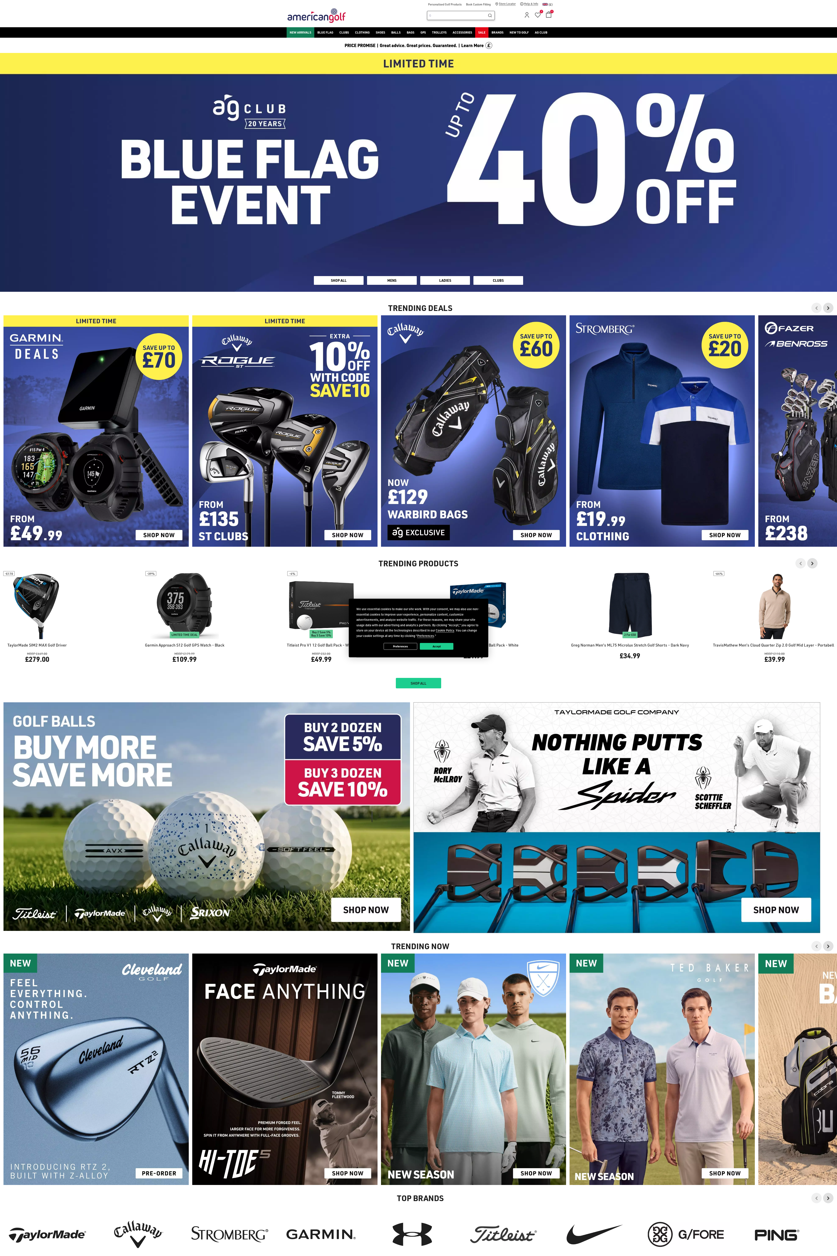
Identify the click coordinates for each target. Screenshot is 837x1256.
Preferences (400, 646)
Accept (437, 646)
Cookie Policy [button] (445, 630)
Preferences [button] (425, 635)
